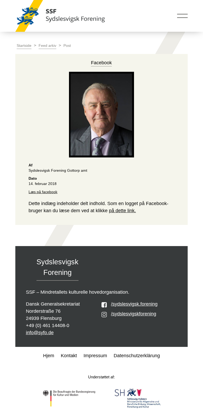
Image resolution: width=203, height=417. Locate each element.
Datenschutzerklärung (137, 355)
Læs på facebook (43, 192)
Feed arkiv (47, 46)
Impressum (95, 355)
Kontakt (69, 355)
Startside (24, 46)
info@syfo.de (40, 332)
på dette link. (122, 210)
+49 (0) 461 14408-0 (47, 325)
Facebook (101, 62)
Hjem (48, 355)
